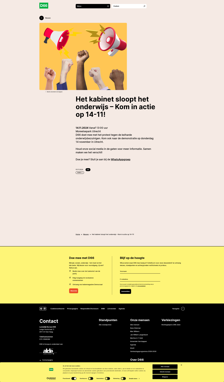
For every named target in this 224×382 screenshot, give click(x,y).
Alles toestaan (165, 366)
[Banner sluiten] (181, 365)
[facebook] (41, 309)
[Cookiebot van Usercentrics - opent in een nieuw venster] (51, 378)
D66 (88, 169)
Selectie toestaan (165, 372)
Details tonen (133, 378)
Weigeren (165, 377)
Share (79, 172)
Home (78, 234)
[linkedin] (45, 309)
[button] (94, 6)
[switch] (90, 378)
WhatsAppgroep (120, 159)
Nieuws (86, 234)
